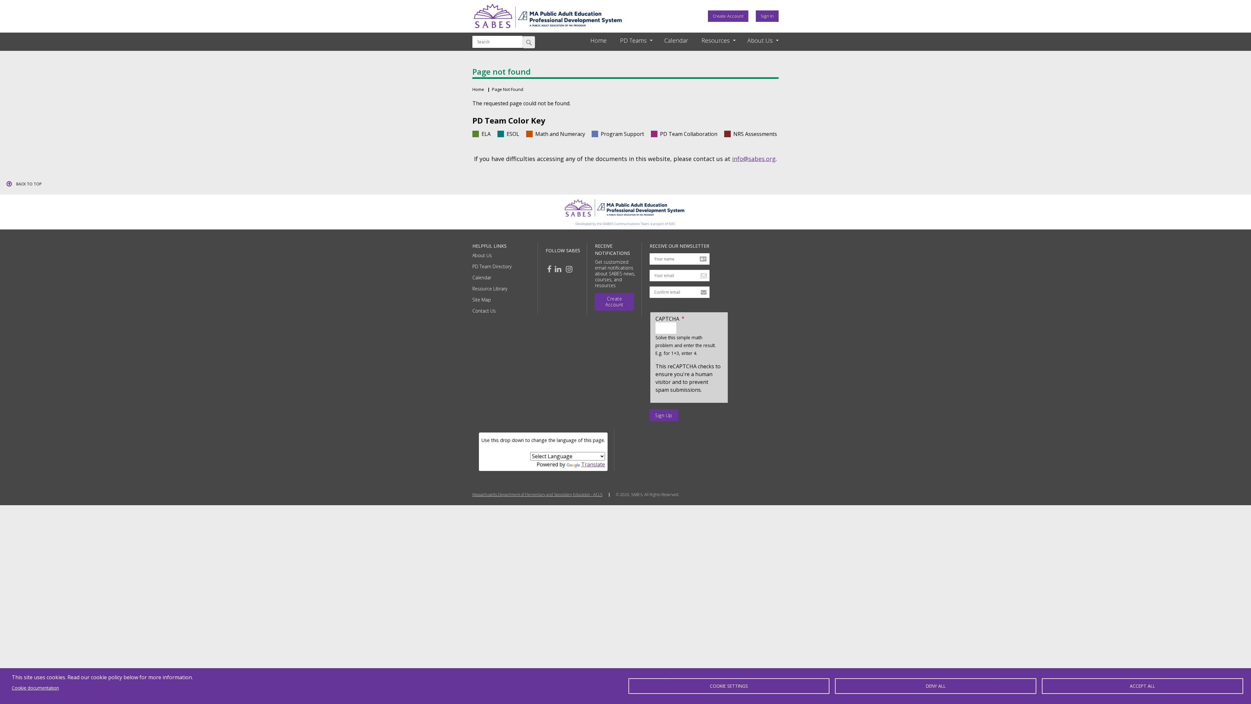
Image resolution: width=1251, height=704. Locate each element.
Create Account (728, 16)
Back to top (29, 184)
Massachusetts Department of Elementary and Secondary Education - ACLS (537, 495)
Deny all (936, 686)
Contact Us (484, 311)
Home (478, 89)
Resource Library (489, 289)
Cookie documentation (35, 688)
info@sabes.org (754, 159)
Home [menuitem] (598, 40)
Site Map (481, 300)
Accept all (1142, 686)
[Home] (547, 30)
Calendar (481, 277)
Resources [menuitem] (715, 40)
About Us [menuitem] (760, 40)
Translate (593, 464)
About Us (482, 255)
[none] (630, 40)
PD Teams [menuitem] (633, 40)
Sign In (767, 16)
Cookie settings (729, 686)
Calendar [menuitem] (676, 40)
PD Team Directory (491, 266)
